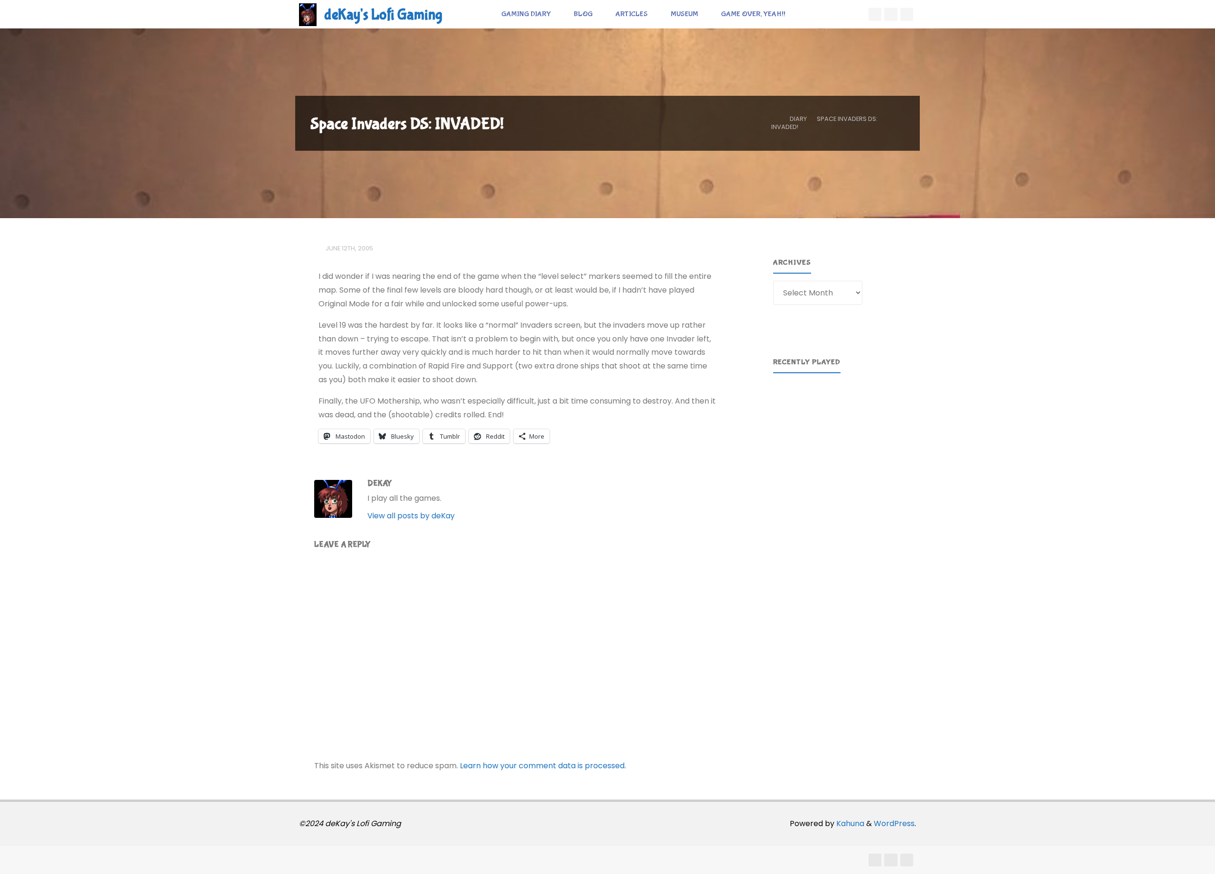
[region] (839, 424)
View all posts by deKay (411, 515)
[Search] (807, 14)
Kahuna (849, 823)
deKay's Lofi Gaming (383, 15)
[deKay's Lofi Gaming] (308, 14)
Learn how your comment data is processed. (543, 765)
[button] (787, 424)
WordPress (894, 823)
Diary (798, 119)
